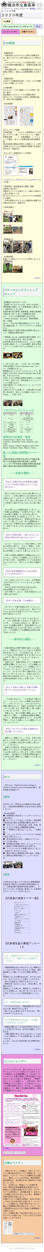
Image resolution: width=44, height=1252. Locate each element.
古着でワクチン (28, 32)
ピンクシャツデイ (10, 32)
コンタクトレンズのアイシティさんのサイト (21, 180)
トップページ (6, 9)
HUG (38, 27)
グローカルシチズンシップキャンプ (17, 27)
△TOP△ (37, 278)
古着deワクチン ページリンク (24, 1234)
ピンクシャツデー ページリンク (14, 1152)
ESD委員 (6, 21)
